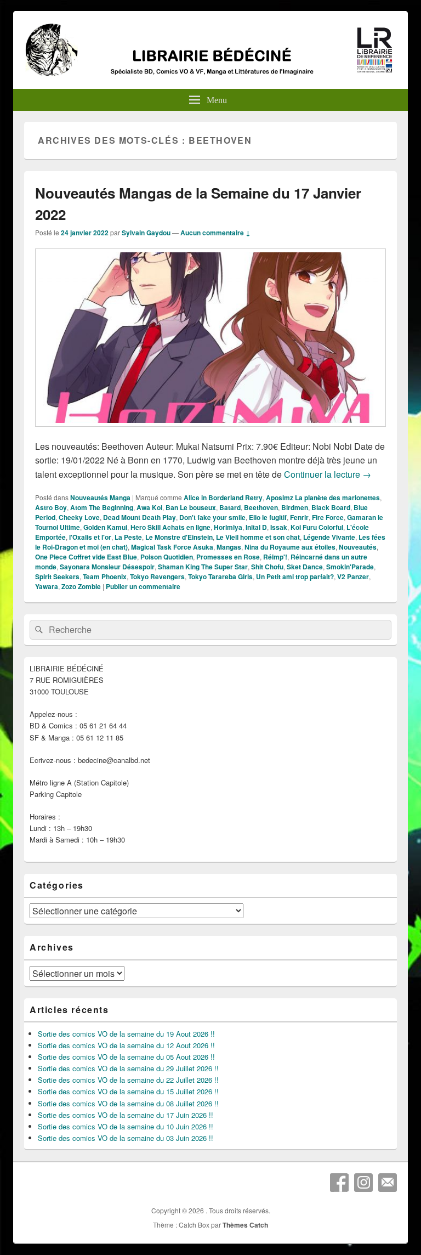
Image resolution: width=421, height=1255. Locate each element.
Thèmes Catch (245, 1225)
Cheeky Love (79, 517)
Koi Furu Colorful (317, 527)
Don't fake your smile (212, 517)
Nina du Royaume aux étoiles (289, 547)
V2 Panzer (353, 576)
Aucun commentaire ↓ (215, 233)
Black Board (330, 507)
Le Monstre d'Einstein (179, 537)
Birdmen (294, 507)
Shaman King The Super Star (203, 567)
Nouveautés (358, 547)
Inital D (256, 527)
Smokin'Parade (350, 567)
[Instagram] (363, 1182)
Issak (278, 527)
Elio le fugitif (268, 517)
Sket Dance (305, 567)
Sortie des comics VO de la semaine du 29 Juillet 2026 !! (128, 1068)
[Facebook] (339, 1182)
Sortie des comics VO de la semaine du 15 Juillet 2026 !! (128, 1091)
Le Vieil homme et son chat (258, 537)
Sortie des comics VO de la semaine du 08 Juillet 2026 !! (128, 1103)
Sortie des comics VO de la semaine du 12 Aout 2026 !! (126, 1045)
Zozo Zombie (81, 586)
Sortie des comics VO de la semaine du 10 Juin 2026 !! (125, 1126)
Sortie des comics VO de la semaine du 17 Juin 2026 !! (125, 1115)
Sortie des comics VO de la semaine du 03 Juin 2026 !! (125, 1138)
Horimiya (228, 527)
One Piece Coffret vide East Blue (86, 557)
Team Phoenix (105, 576)
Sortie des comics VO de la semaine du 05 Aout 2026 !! (126, 1057)
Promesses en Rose (228, 557)
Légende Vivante (329, 537)
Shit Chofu (267, 567)
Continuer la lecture (327, 474)
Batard (230, 507)
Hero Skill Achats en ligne (170, 527)
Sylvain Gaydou (146, 233)
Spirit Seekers (57, 576)
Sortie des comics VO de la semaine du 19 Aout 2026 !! (126, 1033)
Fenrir (299, 517)
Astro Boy (51, 507)
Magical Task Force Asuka (172, 547)
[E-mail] (387, 1182)
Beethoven (261, 507)
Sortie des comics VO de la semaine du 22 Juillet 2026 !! (128, 1080)
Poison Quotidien (166, 557)
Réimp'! (275, 557)
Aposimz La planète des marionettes (323, 497)
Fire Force (328, 517)
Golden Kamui (105, 527)
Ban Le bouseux (191, 507)
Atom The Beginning (101, 507)
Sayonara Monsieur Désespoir (107, 567)
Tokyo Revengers (157, 576)
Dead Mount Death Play (139, 517)
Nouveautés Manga (100, 497)
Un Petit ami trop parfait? (295, 576)
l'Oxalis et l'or (90, 537)
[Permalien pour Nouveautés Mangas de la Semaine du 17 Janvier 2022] (210, 432)
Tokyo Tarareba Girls (220, 576)
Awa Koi (149, 507)
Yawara (46, 586)
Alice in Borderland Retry (223, 497)
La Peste (128, 537)
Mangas (229, 547)
